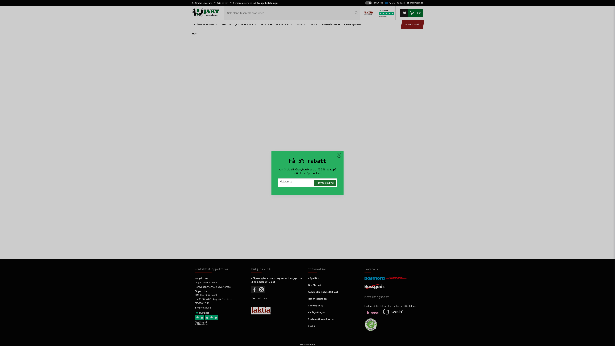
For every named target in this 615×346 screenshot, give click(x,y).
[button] (339, 155)
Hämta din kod (325, 183)
